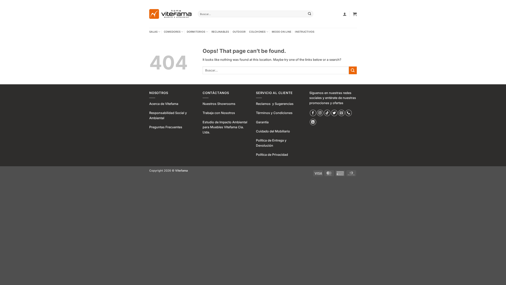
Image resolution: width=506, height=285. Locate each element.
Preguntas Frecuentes (165, 127)
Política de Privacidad (272, 155)
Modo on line (281, 31)
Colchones (257, 31)
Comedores (172, 31)
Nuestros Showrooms (219, 104)
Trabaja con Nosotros (219, 113)
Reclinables (220, 31)
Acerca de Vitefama (163, 104)
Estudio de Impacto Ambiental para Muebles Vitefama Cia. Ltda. (225, 127)
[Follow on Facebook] (313, 113)
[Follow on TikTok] (327, 113)
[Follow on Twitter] (334, 113)
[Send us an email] (341, 113)
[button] (345, 14)
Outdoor (239, 31)
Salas (153, 31)
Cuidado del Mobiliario (273, 131)
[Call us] (348, 113)
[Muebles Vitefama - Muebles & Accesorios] (170, 14)
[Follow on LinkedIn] (313, 122)
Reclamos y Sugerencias (275, 104)
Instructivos (304, 31)
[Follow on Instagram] (320, 113)
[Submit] (309, 14)
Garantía (262, 122)
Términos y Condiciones (274, 113)
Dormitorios (196, 31)
